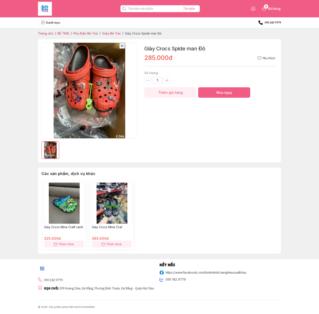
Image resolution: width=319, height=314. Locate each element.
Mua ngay (224, 92)
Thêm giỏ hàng (170, 92)
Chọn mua (66, 244)
